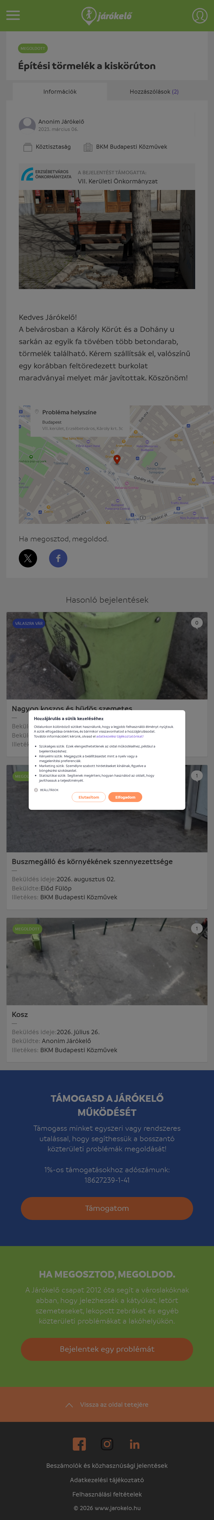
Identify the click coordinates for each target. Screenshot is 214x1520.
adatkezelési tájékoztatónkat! (120, 736)
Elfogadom (125, 797)
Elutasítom (89, 797)
